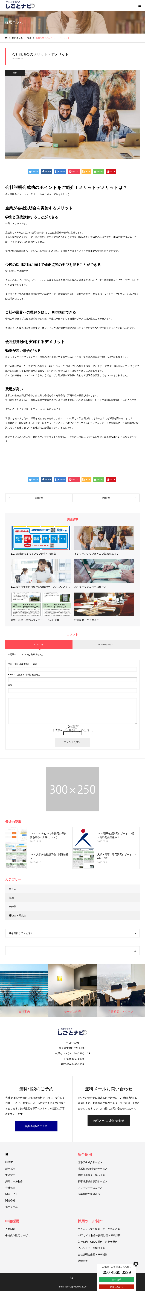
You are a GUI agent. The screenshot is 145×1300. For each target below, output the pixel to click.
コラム (12, 888)
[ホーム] (6, 38)
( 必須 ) (23, 664)
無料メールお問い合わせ (108, 1120)
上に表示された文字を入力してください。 (72, 730)
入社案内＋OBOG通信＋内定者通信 (97, 1241)
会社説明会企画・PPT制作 (92, 1254)
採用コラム (11, 1206)
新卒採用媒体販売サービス (93, 1181)
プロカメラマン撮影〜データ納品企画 (99, 1229)
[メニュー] (139, 5)
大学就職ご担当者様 (89, 1194)
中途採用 (10, 1175)
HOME (6, 1154)
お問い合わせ (117, 1287)
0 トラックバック (106, 644)
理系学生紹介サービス (90, 1162)
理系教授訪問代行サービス (93, 1168)
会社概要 (10, 1187)
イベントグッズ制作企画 (91, 1248)
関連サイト (11, 1194)
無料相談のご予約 (36, 1126)
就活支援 (83, 1260)
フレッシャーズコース (90, 1187)
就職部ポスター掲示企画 (91, 1175)
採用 (15, 73)
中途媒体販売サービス (17, 1235)
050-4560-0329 (117, 1272)
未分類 (12, 906)
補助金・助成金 (17, 915)
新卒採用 (10, 1168)
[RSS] (72, 1278)
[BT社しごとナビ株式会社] (20, 5)
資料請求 (116, 1279)
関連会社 (10, 1200)
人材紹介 (10, 1229)
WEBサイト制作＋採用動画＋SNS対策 (99, 1235)
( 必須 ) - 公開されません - (25, 675)
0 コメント (39, 644)
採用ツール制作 (14, 1181)
